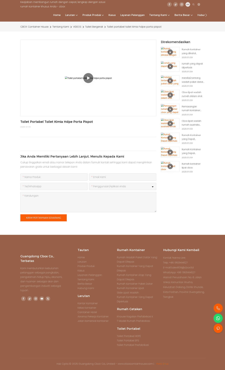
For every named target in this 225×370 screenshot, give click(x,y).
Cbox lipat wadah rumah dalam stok (192, 94)
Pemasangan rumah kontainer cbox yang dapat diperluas (191, 108)
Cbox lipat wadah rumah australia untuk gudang (191, 123)
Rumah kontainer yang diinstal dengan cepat (191, 51)
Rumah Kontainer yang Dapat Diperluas (191, 137)
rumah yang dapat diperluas (192, 65)
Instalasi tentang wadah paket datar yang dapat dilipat (192, 80)
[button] (206, 15)
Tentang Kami (60, 26)
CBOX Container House (34, 26)
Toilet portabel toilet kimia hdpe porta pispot (134, 26)
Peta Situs (162, 364)
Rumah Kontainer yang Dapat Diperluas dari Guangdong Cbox (192, 151)
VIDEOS (77, 26)
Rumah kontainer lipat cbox (191, 165)
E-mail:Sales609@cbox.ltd (178, 267)
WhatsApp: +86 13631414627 (179, 272)
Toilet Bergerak (94, 26)
